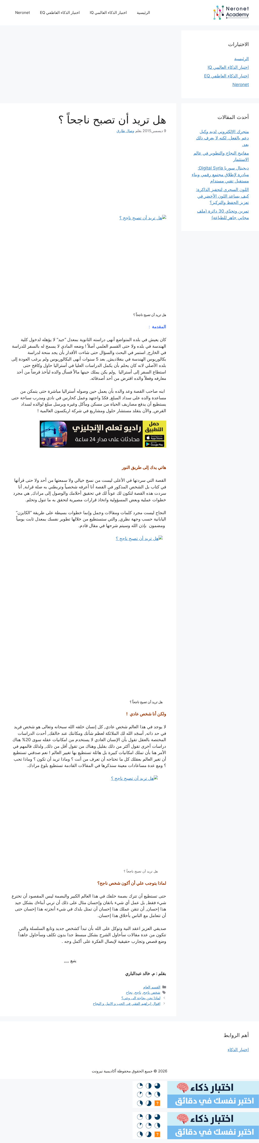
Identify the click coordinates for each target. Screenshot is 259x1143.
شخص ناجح (151, 992)
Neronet (22, 12)
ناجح (138, 992)
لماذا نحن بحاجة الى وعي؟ (140, 998)
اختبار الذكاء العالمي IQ (108, 12)
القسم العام (151, 987)
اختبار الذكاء (238, 1049)
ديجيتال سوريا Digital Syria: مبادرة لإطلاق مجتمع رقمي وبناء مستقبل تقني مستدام (220, 174)
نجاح (129, 992)
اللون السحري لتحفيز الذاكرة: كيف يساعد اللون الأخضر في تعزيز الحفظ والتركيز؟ (222, 196)
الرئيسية (143, 12)
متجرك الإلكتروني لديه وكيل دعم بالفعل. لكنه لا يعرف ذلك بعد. (222, 138)
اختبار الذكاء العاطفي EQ (60, 12)
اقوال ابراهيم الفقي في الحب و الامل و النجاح (126, 1003)
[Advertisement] (88, 65)
